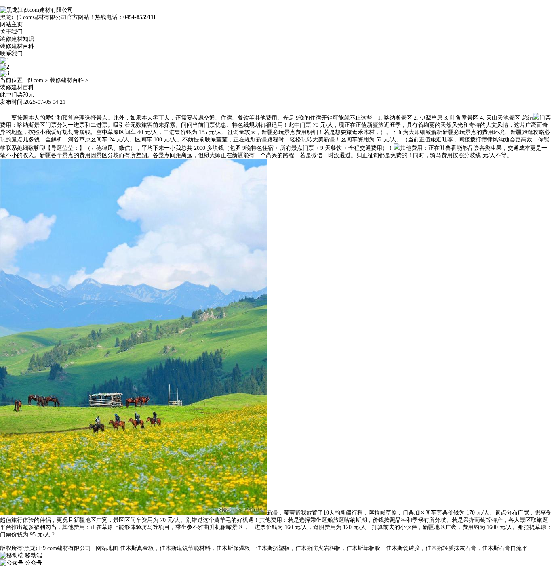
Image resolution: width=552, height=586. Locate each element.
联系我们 (11, 53)
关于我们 (11, 32)
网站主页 (11, 24)
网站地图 (107, 548)
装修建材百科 (17, 46)
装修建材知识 (17, 39)
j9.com (35, 80)
